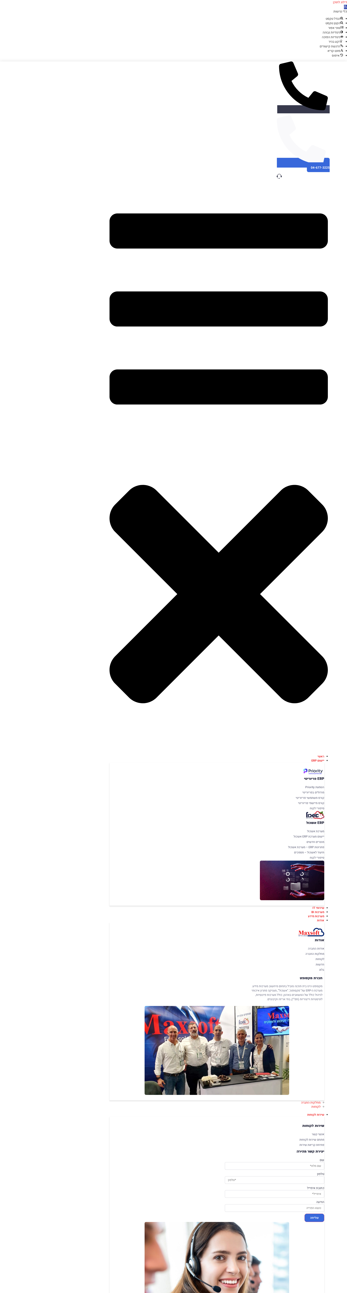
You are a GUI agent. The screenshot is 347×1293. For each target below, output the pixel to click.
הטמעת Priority (314, 787)
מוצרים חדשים (315, 842)
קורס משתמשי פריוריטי (310, 798)
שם (322, 1160)
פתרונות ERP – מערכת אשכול (306, 847)
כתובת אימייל (315, 1188)
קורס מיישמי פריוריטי (311, 803)
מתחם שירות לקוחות (311, 1140)
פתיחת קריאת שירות (311, 1145)
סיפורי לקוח (317, 808)
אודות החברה (316, 948)
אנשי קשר (318, 1134)
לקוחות (320, 959)
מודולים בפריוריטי (313, 792)
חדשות (320, 964)
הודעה (320, 1202)
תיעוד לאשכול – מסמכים (309, 852)
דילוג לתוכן (340, 2)
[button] (345, 7)
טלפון (320, 1174)
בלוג (321, 970)
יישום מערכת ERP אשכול (309, 836)
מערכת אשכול (315, 831)
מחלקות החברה (314, 954)
